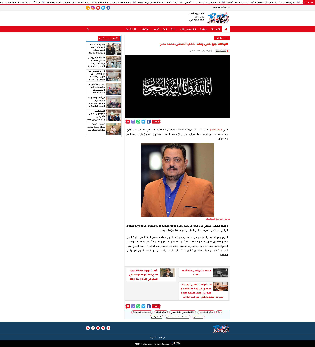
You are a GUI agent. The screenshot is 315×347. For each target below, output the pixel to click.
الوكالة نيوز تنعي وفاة (142, 312)
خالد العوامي (156, 316)
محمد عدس (198, 316)
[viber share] (133, 122)
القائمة (129, 29)
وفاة (220, 312)
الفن (165, 29)
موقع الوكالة (161, 312)
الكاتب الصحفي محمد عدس (177, 316)
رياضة (173, 29)
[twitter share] (143, 122)
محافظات (145, 29)
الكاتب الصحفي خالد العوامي (182, 312)
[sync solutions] (175, 344)
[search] (88, 29)
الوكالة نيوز (221, 51)
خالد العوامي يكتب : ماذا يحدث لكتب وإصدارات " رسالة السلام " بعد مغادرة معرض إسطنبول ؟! (179, 2)
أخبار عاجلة (215, 29)
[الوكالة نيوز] (218, 18)
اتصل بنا (153, 337)
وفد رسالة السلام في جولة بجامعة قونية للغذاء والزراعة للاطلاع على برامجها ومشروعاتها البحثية (89, 2)
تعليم (156, 29)
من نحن (162, 337)
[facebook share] (149, 122)
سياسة (203, 29)
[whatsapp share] (138, 122)
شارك (154, 121)
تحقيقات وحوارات (188, 29)
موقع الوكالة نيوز (206, 312)
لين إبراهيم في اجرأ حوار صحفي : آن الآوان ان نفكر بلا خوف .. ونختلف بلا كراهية (261, 2)
